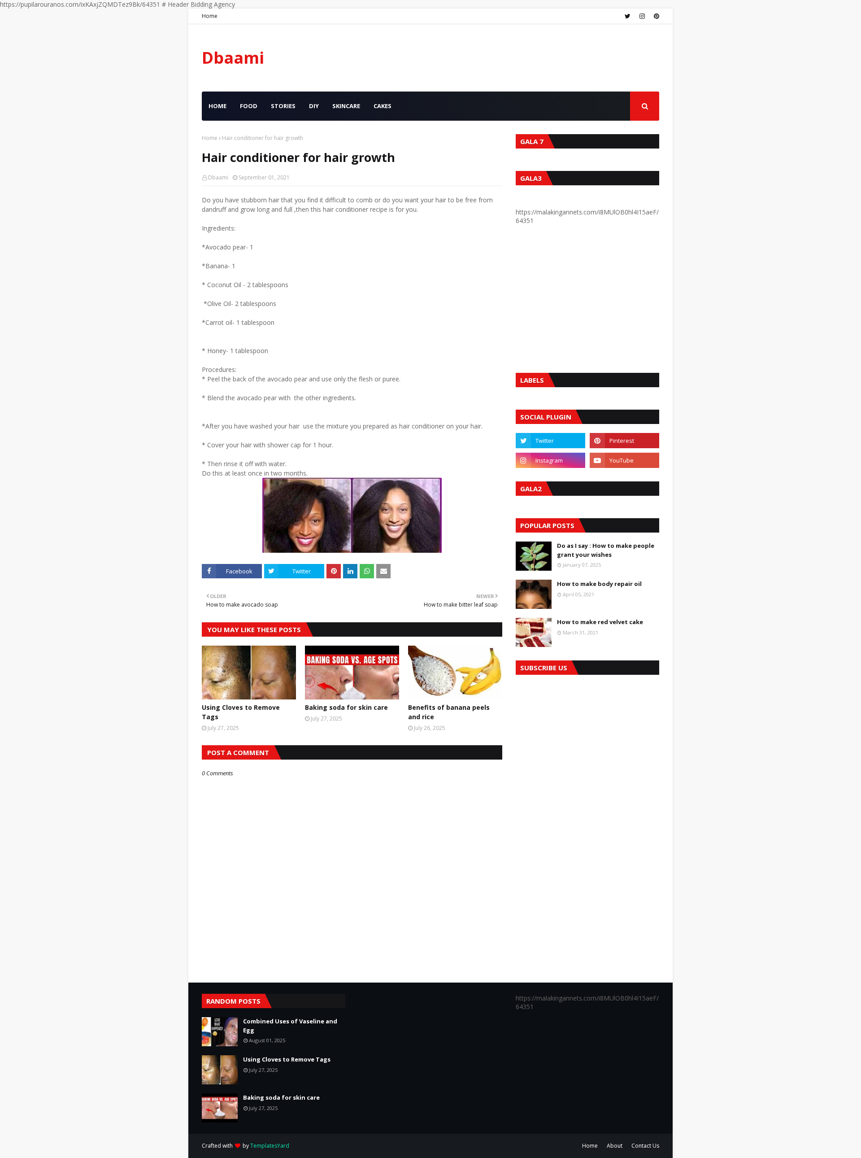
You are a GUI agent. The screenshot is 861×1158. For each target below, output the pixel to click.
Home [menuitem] (217, 106)
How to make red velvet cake (600, 622)
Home (209, 16)
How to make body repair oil (599, 584)
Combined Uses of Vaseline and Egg (290, 1025)
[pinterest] (655, 16)
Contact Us (645, 1145)
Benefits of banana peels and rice (449, 712)
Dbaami (233, 58)
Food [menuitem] (248, 106)
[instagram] (642, 16)
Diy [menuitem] (314, 106)
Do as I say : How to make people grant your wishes (605, 550)
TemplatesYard (269, 1145)
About (614, 1145)
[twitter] (627, 16)
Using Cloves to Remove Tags (241, 712)
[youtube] (624, 460)
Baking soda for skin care (346, 707)
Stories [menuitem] (283, 106)
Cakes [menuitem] (382, 106)
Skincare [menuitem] (346, 106)
